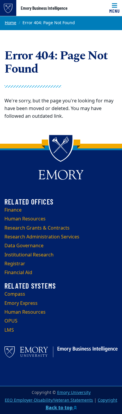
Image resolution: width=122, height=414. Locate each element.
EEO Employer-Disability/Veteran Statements (49, 400)
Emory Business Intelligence (44, 8)
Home (10, 23)
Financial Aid (18, 272)
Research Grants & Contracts (37, 228)
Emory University (74, 393)
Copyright (107, 400)
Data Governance (24, 245)
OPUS (10, 321)
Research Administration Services (41, 236)
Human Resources (25, 218)
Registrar (14, 263)
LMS (9, 330)
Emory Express (21, 303)
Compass (14, 294)
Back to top (60, 407)
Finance (13, 210)
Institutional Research (29, 254)
